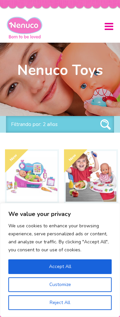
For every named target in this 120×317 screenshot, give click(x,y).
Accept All (60, 266)
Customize (60, 284)
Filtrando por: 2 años (34, 124)
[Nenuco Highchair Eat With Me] (91, 176)
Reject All (60, 302)
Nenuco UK (27, 27)
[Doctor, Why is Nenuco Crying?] (32, 176)
